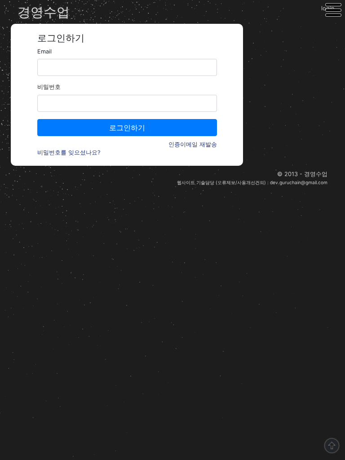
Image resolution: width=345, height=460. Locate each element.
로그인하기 (127, 127)
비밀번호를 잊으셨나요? (68, 152)
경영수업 (44, 12)
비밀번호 (49, 87)
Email (44, 51)
